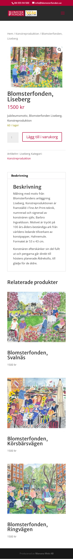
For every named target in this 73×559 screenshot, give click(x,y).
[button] (59, 49)
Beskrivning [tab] (19, 175)
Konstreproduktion (27, 33)
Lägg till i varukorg (42, 136)
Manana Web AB (44, 553)
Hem (10, 33)
